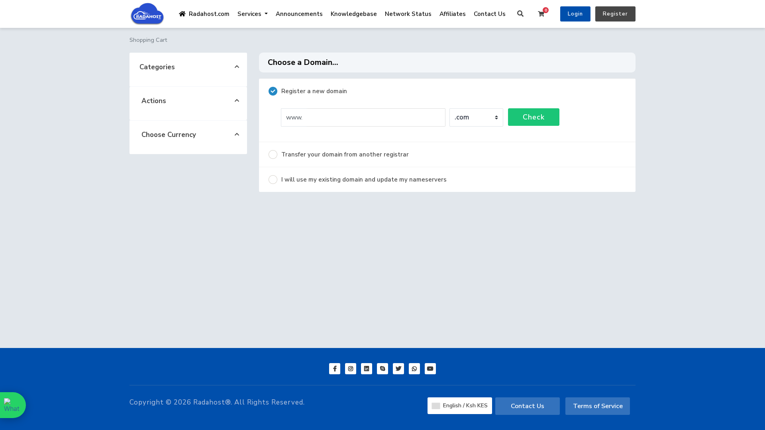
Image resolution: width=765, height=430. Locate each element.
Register (615, 14)
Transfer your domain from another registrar (345, 154)
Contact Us (490, 14)
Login (575, 14)
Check (534, 117)
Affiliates (452, 14)
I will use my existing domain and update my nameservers (364, 180)
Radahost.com (208, 14)
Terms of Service (598, 406)
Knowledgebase (354, 14)
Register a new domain (314, 91)
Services (250, 14)
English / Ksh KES (464, 405)
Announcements (299, 14)
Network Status (408, 14)
